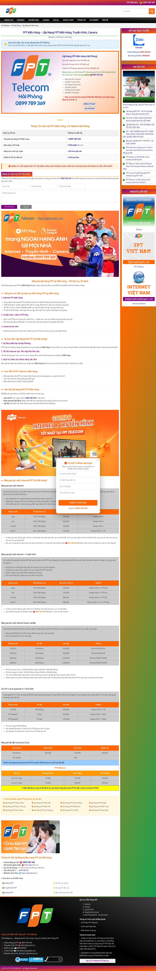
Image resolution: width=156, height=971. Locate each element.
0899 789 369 (81, 508)
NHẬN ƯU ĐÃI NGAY (78, 503)
